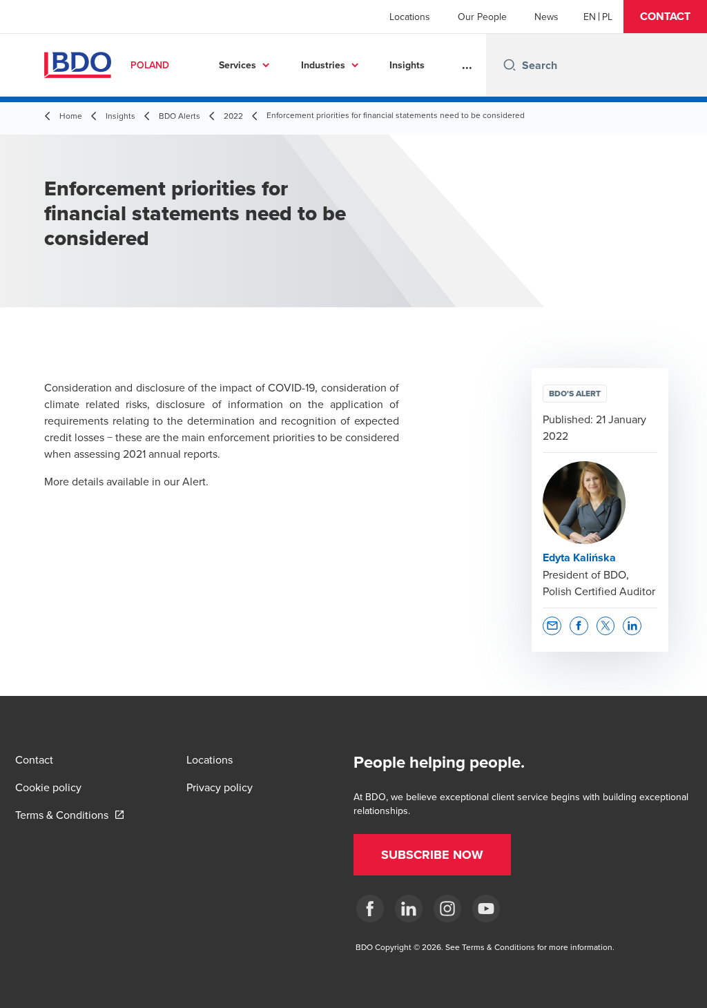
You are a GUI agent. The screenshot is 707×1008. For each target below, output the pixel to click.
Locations (409, 16)
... (467, 65)
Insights (407, 65)
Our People (482, 16)
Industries (323, 65)
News (546, 16)
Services (237, 65)
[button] (665, 16)
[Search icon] (509, 65)
